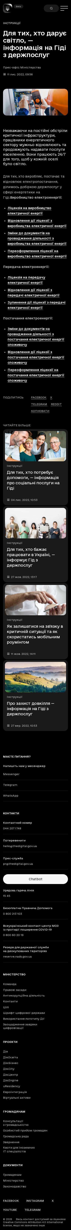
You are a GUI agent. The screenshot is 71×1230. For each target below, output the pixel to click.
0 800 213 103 (12, 913)
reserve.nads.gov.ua (17, 956)
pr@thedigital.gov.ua (18, 863)
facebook (38, 397)
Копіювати (40, 411)
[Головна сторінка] (9, 8)
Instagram (35, 1200)
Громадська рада (16, 1136)
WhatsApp (10, 795)
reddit (56, 404)
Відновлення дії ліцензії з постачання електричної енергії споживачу (36, 357)
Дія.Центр (10, 1074)
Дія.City (8, 1068)
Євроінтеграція (15, 1092)
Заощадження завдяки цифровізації (20, 1026)
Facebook (11, 1200)
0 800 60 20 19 (13, 935)
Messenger (11, 774)
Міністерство (14, 974)
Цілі (6, 1007)
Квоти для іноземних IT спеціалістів (19, 1149)
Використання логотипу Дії (23, 1018)
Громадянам (14, 1111)
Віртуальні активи (16, 1097)
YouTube (10, 1209)
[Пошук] (51, 8)
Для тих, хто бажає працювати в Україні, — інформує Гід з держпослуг (31, 557)
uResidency (11, 1086)
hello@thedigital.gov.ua (20, 846)
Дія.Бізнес (10, 1063)
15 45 (6, 895)
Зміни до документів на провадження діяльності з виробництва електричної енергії (37, 238)
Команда (9, 984)
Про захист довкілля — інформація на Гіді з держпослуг (30, 708)
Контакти (10, 1001)
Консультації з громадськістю (16, 1122)
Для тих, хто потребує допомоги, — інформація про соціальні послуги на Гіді (33, 480)
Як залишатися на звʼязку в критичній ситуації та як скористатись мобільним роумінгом (35, 634)
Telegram (10, 784)
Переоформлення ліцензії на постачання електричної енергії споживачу (36, 375)
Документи (13, 1165)
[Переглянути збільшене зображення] (35, 102)
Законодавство (14, 1186)
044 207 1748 (12, 828)
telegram (39, 404)
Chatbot (35, 879)
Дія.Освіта (10, 1057)
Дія (5, 1051)
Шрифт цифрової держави (24, 1012)
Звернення (11, 1142)
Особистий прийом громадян (25, 1130)
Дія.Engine (10, 1080)
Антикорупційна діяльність (24, 995)
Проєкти (10, 1041)
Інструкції (12, 23)
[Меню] (64, 8)
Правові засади (14, 989)
